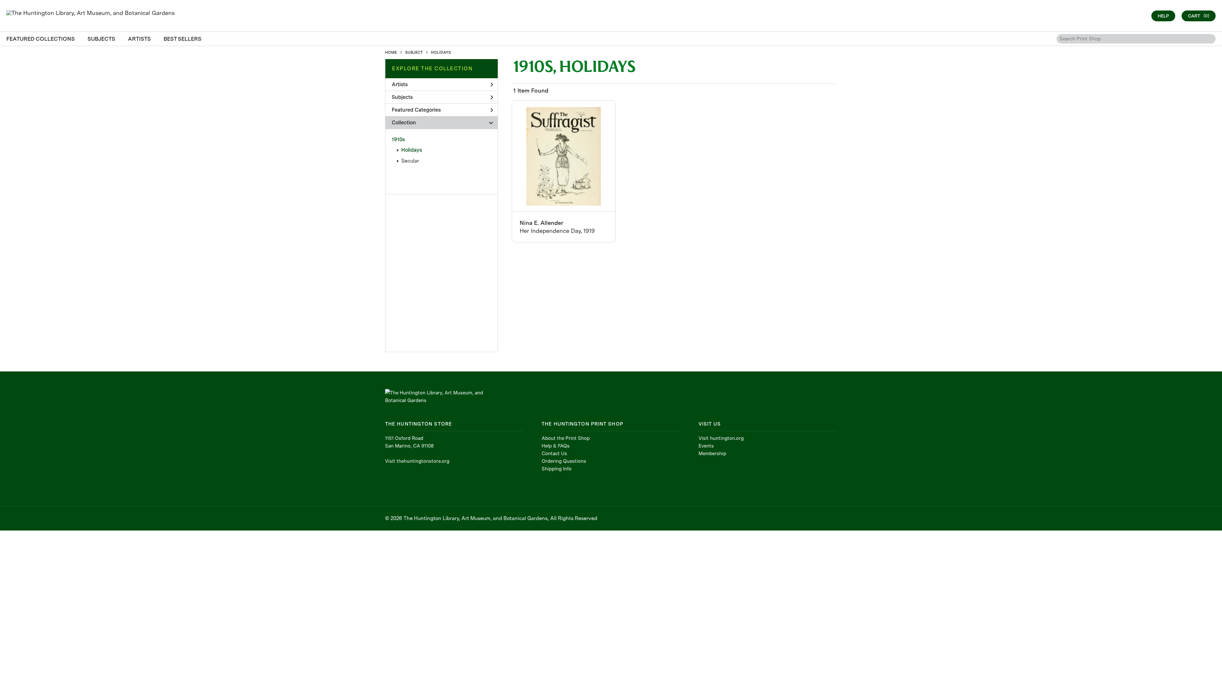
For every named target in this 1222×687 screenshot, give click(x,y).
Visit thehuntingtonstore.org (417, 461)
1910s (398, 139)
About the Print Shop (566, 438)
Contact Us (554, 453)
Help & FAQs (556, 446)
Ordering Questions (564, 461)
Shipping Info (557, 469)
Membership (712, 453)
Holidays (411, 150)
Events (706, 446)
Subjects (402, 97)
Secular (410, 161)
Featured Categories (416, 110)
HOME (391, 52)
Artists (400, 84)
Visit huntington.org (721, 438)
